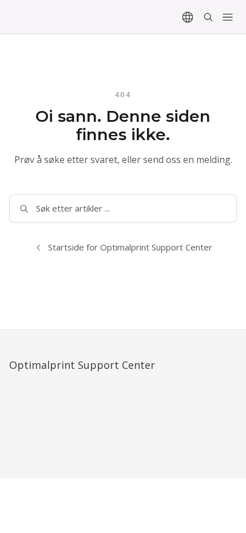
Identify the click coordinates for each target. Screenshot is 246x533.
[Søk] (208, 17)
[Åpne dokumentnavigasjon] (228, 17)
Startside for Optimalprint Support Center (130, 247)
